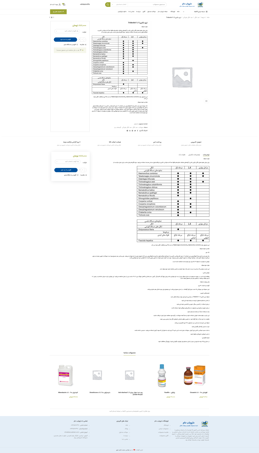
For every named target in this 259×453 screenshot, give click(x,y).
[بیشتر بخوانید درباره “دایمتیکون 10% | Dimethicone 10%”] (83, 363)
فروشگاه (166, 425)
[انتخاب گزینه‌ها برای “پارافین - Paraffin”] (148, 363)
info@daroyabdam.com (71, 432)
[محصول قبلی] (54, 17)
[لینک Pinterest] (132, 130)
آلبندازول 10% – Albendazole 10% (68, 393)
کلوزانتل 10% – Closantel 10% (198, 393)
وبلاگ (126, 429)
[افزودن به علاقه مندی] (180, 376)
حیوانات (141, 127)
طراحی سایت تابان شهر (122, 450)
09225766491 (75, 425)
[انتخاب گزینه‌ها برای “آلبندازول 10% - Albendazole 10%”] (51, 363)
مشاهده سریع (180, 367)
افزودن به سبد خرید (65, 39)
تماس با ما (125, 439)
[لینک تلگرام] (127, 130)
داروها (203, 18)
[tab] (206, 155)
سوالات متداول (123, 432)
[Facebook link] (137, 130)
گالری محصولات (163, 436)
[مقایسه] (180, 372)
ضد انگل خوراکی (187, 18)
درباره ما (126, 436)
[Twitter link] (135, 130)
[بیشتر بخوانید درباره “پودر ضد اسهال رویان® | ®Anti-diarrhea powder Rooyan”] (115, 363)
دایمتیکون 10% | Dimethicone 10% (100, 393)
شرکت (84, 32)
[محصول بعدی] (50, 17)
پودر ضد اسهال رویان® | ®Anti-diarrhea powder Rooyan (130, 394)
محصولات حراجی (163, 429)
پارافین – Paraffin (169, 393)
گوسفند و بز (117, 127)
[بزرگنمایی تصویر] (206, 101)
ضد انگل (196, 18)
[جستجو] (107, 4)
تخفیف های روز (57, 12)
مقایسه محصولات (163, 432)
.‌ (191, 327)
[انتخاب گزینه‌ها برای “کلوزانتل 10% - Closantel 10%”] (180, 363)
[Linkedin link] (130, 130)
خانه (208, 18)
